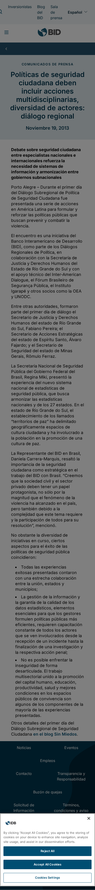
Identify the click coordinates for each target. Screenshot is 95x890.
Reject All (47, 851)
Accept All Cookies (47, 864)
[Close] (89, 818)
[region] (47, 849)
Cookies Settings (47, 877)
